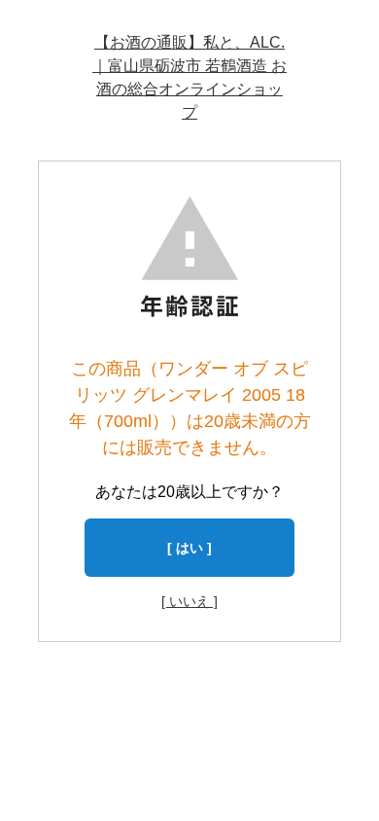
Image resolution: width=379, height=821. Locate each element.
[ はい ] (189, 547)
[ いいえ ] (189, 601)
